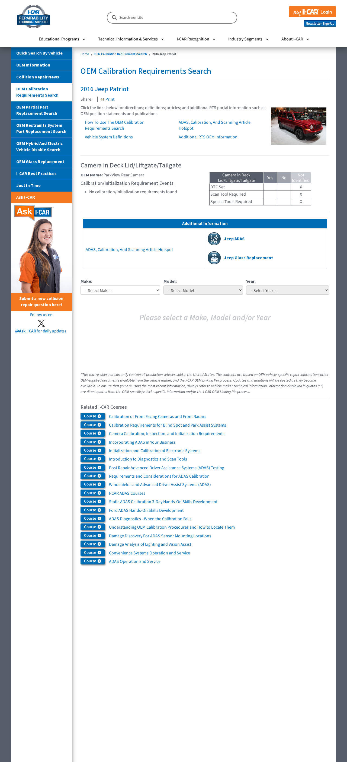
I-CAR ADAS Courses (127, 493)
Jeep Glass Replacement (248, 258)
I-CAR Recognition (193, 39)
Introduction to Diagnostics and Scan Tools (148, 459)
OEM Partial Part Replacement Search (36, 110)
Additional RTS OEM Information (208, 137)
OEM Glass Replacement (40, 162)
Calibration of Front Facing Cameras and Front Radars (157, 417)
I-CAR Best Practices (36, 174)
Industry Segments (245, 39)
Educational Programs (59, 39)
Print (109, 99)
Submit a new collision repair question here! (41, 302)
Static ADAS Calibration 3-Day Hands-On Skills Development (163, 502)
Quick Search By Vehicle (39, 53)
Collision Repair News (37, 77)
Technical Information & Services (128, 39)
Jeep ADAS (234, 239)
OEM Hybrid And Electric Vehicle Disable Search (39, 147)
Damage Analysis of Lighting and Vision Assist (150, 544)
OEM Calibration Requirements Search (37, 92)
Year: (251, 281)
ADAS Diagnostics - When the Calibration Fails (150, 519)
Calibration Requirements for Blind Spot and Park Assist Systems (167, 425)
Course (90, 416)
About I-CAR (292, 39)
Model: (170, 281)
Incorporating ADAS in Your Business (142, 442)
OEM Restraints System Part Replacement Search (41, 128)
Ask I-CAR (25, 197)
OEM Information (33, 65)
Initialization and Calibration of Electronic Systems (154, 451)
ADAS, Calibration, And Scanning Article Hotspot (129, 250)
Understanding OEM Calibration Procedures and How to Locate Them (172, 527)
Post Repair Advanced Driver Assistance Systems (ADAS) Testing (166, 468)
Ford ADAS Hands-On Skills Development (146, 510)
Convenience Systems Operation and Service (149, 553)
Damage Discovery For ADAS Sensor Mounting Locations (160, 536)
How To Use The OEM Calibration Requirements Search (114, 125)
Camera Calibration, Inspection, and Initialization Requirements (166, 434)
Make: (86, 281)
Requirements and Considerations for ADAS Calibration (159, 476)
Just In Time (28, 186)
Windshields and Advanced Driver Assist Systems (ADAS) (160, 485)
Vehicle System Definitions (109, 137)
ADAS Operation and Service (134, 561)
